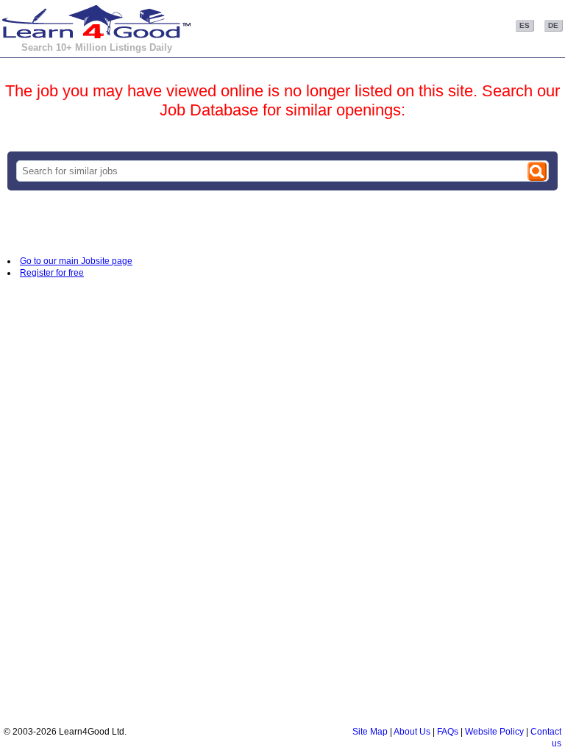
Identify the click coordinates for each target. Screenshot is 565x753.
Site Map (370, 732)
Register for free (52, 273)
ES (524, 25)
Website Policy (494, 732)
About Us (412, 732)
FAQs (447, 732)
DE (553, 25)
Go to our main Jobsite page (76, 261)
